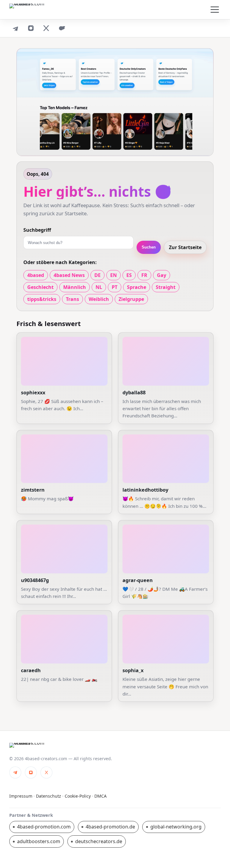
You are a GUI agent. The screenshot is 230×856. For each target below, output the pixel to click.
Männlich (74, 287)
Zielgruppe (131, 299)
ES (129, 275)
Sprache (136, 287)
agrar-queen (137, 580)
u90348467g (35, 580)
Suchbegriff (37, 230)
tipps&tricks (41, 299)
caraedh (31, 670)
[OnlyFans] (62, 28)
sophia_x (132, 670)
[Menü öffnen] (215, 10)
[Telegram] (15, 28)
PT (114, 287)
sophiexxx (33, 392)
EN (113, 275)
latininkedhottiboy (145, 490)
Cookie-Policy (78, 796)
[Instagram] (31, 28)
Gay (161, 275)
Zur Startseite (185, 247)
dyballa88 (134, 392)
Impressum (20, 796)
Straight (165, 287)
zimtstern (33, 490)
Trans (72, 299)
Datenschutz (48, 796)
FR (144, 275)
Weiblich (99, 299)
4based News (69, 275)
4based (35, 275)
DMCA (100, 796)
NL (99, 287)
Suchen (149, 247)
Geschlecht (40, 287)
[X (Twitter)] (46, 28)
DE (97, 275)
